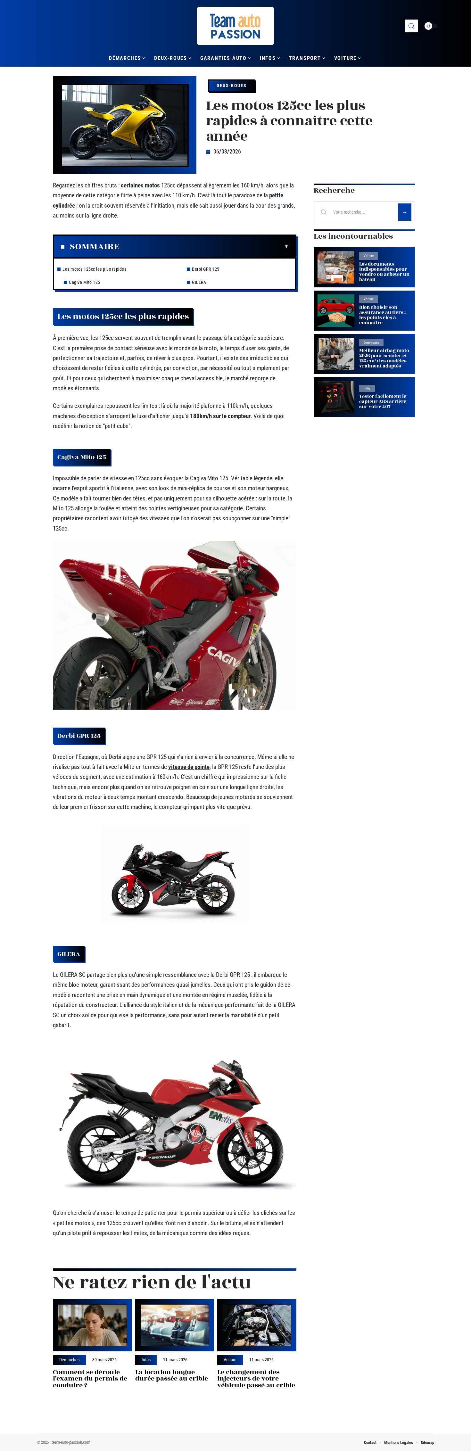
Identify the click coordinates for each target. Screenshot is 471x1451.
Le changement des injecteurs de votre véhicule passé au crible (256, 1378)
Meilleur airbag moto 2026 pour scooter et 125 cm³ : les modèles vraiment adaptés (384, 358)
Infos (146, 1360)
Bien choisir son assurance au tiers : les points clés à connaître (382, 315)
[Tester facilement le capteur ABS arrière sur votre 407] (336, 397)
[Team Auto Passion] (235, 26)
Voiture (230, 1360)
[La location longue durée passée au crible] (175, 1325)
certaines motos (140, 185)
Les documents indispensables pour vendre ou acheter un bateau (384, 271)
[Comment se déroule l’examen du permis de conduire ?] (92, 1325)
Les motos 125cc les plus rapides (94, 269)
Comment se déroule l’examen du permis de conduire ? (90, 1378)
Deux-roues (232, 85)
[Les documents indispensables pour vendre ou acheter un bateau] (336, 267)
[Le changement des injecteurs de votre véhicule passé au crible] (257, 1325)
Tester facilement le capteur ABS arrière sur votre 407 (382, 401)
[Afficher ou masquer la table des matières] (204, 247)
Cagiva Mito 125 (84, 282)
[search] (411, 26)
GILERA (199, 282)
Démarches (69, 1360)
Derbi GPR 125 (205, 269)
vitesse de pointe (189, 767)
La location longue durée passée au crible (171, 1375)
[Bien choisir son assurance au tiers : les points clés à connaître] (336, 310)
